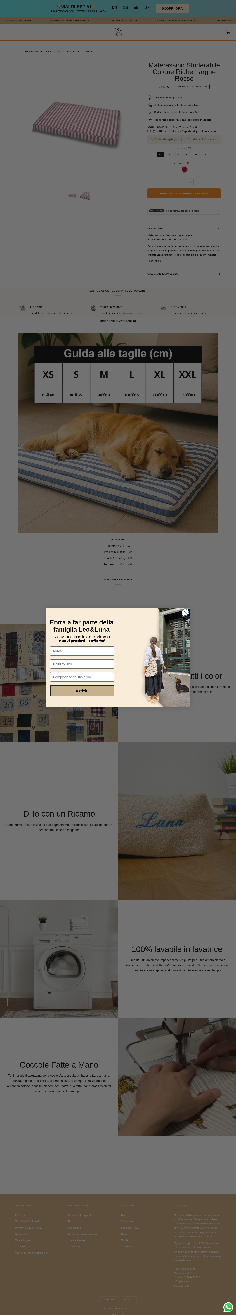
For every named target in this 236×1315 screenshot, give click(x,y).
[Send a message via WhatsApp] (228, 1307)
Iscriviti (82, 690)
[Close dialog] (185, 612)
